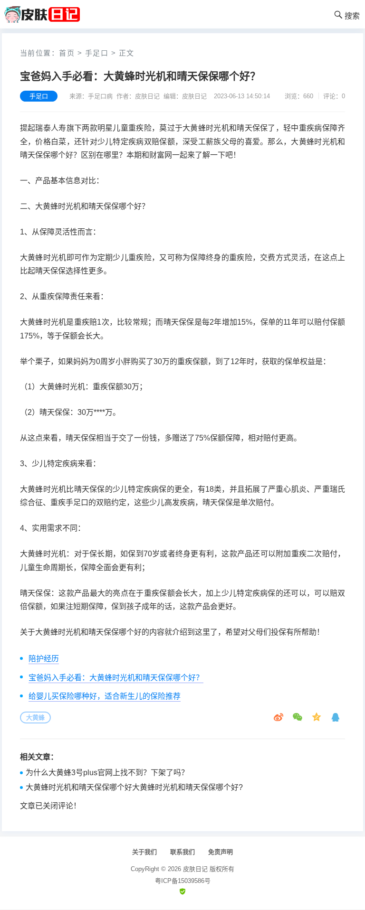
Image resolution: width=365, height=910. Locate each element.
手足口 (97, 53)
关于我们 (144, 851)
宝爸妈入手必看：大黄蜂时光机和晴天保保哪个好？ (116, 678)
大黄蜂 (35, 717)
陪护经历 (44, 659)
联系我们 (182, 851)
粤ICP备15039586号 (183, 880)
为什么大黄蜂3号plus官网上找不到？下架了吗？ (107, 773)
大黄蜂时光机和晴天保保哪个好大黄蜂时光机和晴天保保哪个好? (134, 787)
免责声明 (220, 851)
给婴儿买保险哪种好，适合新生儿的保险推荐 (105, 696)
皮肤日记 (195, 868)
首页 (67, 53)
